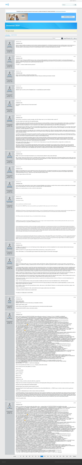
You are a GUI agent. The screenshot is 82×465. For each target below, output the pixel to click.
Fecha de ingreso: (9, 50)
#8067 (75, 258)
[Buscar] (75, 5)
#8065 (75, 196)
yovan (9, 61)
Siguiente (74, 456)
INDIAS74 (9, 75)
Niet (9, 317)
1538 (67, 456)
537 (38, 456)
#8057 (75, 56)
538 (41, 456)
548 (54, 456)
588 (57, 456)
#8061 (75, 115)
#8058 (75, 71)
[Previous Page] (71, 38)
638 (60, 456)
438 (23, 456)
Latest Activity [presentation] (14, 35)
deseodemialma (9, 201)
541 (51, 456)
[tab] (7, 35)
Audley (9, 105)
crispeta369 (9, 262)
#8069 (75, 312)
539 (45, 456)
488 (26, 456)
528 (29, 456)
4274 (70, 456)
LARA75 (9, 301)
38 (20, 456)
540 (48, 456)
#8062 (75, 152)
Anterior (14, 456)
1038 (63, 456)
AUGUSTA (10, 90)
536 (35, 456)
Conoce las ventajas (68, 16)
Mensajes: (9, 66)
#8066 (75, 243)
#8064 (75, 181)
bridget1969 (9, 120)
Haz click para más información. (61, 11)
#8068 (75, 297)
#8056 (75, 41)
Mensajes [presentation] (8, 34)
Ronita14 (9, 46)
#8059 (75, 86)
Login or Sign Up (73, 0)
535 (32, 456)
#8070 (75, 402)
